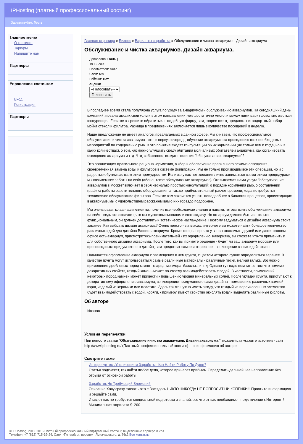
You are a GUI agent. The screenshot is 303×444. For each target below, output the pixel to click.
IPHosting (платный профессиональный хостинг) (71, 10)
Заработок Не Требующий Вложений (120, 384)
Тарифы (21, 48)
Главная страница (99, 41)
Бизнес (125, 41)
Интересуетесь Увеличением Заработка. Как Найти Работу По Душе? (147, 365)
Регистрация (25, 105)
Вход (18, 99)
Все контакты (139, 434)
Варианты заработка (152, 41)
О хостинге (23, 43)
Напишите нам (26, 53)
